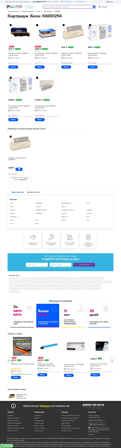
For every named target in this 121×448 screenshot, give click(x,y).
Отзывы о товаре (39, 423)
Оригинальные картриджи (15, 423)
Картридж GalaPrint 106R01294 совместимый (71, 54)
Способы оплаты (39, 420)
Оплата (15, 2)
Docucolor (76, 278)
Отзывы (20, 2)
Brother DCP (97, 288)
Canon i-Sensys (49, 288)
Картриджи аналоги (13, 425)
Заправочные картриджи (16, 288)
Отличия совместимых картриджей (70, 428)
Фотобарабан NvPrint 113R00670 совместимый (19, 107)
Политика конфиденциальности (70, 418)
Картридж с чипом (28, 285)
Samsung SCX (77, 288)
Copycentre (69, 278)
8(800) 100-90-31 (93, 405)
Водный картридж (40, 285)
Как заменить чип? (66, 430)
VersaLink (33, 281)
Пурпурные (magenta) (105, 281)
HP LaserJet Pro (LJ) (60, 288)
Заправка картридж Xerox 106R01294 (17, 159)
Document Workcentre (98, 278)
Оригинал (30, 278)
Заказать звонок (84, 264)
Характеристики (17, 192)
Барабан (78, 285)
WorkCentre (41, 281)
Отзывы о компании (40, 428)
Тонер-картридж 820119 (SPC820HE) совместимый (44, 365)
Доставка (9, 2)
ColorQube (61, 278)
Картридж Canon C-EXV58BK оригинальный (72, 365)
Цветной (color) (50, 281)
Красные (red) (78, 281)
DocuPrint (12, 281)
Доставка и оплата (33, 192)
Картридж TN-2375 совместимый (20, 364)
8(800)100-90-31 (40, 2)
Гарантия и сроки (39, 430)
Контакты (27, 2)
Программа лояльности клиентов (70, 415)
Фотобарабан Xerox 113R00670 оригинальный (45, 107)
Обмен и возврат (66, 425)
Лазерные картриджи (13, 418)
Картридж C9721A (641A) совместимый (97, 365)
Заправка (38, 278)
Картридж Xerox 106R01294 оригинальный (21, 396)
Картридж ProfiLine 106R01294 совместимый (18, 54)
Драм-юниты (39, 288)
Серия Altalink (47, 278)
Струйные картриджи (13, 420)
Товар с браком (65, 423)
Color (54, 278)
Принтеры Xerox (14, 278)
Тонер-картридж (69, 285)
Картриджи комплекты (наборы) (91, 285)
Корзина (107, 7)
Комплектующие (30, 288)
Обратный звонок (98, 424)
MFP (84, 288)
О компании (38, 415)
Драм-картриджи (14, 291)
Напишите (45, 406)
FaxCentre (19, 281)
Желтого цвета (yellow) (91, 281)
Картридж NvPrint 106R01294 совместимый (97, 54)
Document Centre (86, 278)
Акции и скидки (39, 425)
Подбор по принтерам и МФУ (16, 428)
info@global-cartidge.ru (95, 420)
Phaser (26, 281)
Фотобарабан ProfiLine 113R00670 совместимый (46, 54)
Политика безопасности (67, 420)
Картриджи (11, 415)
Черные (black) (60, 281)
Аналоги (23, 278)
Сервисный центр (12, 430)
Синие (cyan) (69, 281)
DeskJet (69, 288)
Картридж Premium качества (55, 285)
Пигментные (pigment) (15, 285)
